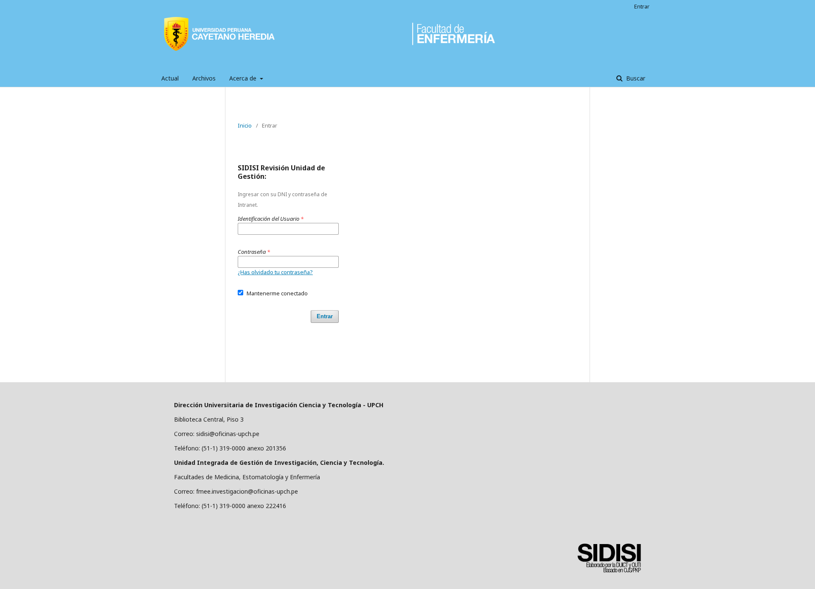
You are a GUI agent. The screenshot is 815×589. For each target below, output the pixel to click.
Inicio (245, 125)
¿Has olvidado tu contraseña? (275, 272)
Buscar (634, 78)
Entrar (641, 6)
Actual (170, 78)
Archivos (204, 78)
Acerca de (243, 78)
